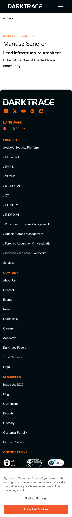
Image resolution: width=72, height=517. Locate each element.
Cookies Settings (36, 498)
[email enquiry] (41, 111)
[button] (60, 6)
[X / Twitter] (15, 111)
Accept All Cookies (36, 509)
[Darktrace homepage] (33, 102)
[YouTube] (23, 111)
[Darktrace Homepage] (25, 6)
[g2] (32, 111)
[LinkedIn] (6, 111)
